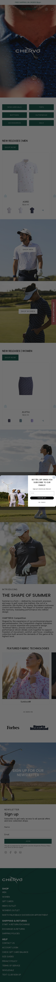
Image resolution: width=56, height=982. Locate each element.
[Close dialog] (54, 477)
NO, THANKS (42, 502)
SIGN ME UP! (42, 498)
